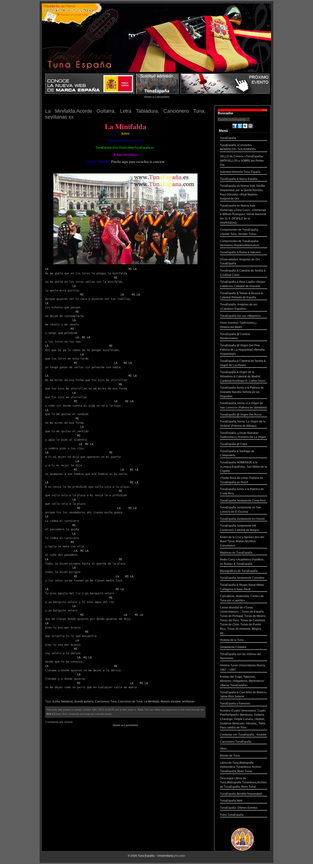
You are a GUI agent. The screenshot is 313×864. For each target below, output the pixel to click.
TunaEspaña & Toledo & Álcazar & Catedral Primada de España (241, 295)
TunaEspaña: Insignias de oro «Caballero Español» (238, 306)
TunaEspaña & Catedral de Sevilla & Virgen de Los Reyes (243, 363)
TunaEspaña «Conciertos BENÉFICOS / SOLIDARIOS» (238, 147)
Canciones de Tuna (130, 701)
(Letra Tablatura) (62, 701)
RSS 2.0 (51, 714)
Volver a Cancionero (156, 97)
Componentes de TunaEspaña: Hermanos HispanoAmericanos (239, 243)
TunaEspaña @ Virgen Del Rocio (240, 414)
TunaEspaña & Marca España (238, 179)
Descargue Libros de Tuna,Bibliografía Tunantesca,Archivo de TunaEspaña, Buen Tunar (243, 782)
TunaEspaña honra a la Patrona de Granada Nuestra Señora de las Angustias (242, 392)
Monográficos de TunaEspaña (239, 571)
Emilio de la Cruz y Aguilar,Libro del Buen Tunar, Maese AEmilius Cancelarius (242, 541)
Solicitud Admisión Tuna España (240, 171)
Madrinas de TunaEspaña (236, 552)
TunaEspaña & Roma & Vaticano (240, 252)
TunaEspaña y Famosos (235, 703)
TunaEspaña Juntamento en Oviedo (242, 518)
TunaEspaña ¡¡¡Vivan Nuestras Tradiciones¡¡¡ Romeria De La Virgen (243, 435)
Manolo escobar (171, 701)
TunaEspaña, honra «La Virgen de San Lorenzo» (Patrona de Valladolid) (243, 405)
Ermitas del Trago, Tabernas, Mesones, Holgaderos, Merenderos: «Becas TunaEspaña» (242, 681)
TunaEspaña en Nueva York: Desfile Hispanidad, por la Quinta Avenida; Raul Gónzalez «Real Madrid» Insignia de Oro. (242, 192)
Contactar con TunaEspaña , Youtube (243, 734)
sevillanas (188, 701)
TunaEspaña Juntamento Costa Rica (243, 500)
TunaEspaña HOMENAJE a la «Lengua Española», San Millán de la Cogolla (243, 466)
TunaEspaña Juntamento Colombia (242, 577)
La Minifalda (151, 701)
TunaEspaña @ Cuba (233, 444)
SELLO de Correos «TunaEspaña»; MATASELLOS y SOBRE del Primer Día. (242, 160)
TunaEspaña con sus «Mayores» (240, 315)
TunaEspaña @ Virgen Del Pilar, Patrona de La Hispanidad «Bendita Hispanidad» (242, 349)
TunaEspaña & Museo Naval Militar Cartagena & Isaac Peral (242, 587)
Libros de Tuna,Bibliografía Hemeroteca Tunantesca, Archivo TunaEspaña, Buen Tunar (240, 767)
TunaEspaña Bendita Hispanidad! (241, 793)
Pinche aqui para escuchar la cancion (137, 161)
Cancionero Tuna (106, 701)
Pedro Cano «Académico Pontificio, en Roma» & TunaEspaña (242, 561)
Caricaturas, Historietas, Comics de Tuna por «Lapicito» (242, 598)
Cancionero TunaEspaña (235, 741)
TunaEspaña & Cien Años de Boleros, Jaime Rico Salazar (243, 694)
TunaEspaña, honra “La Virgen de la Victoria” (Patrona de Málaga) (242, 423)
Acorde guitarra (83, 701)
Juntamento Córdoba (233, 647)
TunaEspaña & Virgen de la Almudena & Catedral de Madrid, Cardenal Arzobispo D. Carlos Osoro (242, 376)
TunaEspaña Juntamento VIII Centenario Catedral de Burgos (239, 528)
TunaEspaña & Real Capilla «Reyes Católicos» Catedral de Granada (242, 284)
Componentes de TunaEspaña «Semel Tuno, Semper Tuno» (239, 232)
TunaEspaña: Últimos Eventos (239, 807)
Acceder (180, 855)
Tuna (140, 709)
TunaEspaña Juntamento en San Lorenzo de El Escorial (240, 509)
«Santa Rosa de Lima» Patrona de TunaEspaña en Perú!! (241, 480)
